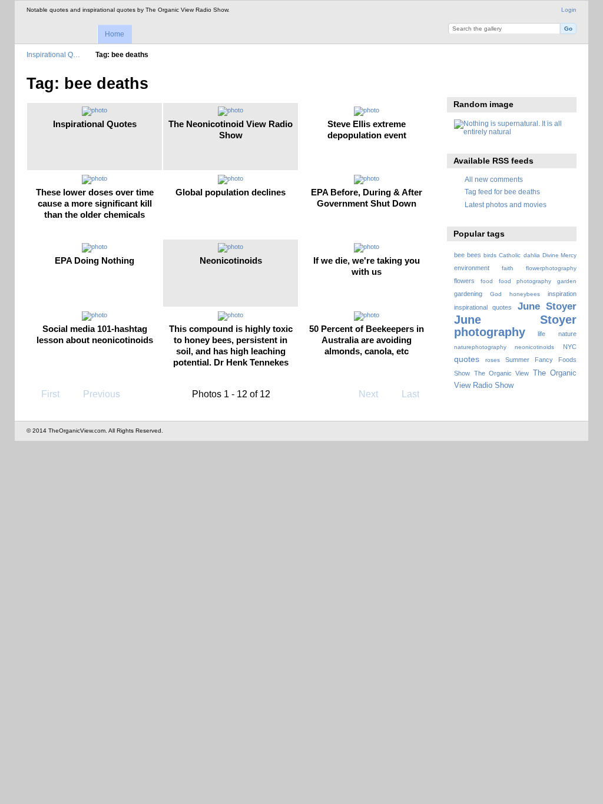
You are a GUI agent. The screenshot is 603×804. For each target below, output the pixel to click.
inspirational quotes (483, 307)
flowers (464, 280)
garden (567, 281)
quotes (466, 359)
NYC (570, 346)
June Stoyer (547, 306)
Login (569, 9)
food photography (525, 281)
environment (471, 267)
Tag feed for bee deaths (502, 191)
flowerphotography (551, 268)
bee (459, 254)
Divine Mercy (559, 255)
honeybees (524, 294)
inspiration (562, 293)
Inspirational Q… (53, 54)
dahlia (532, 255)
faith (507, 268)
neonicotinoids (534, 347)
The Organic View (501, 373)
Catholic (510, 255)
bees (474, 254)
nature (567, 333)
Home (114, 34)
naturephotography (480, 347)
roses (492, 360)
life (541, 333)
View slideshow (460, 82)
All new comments (494, 179)
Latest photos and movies (505, 204)
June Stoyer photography (515, 325)
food (487, 281)
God (496, 294)
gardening (468, 293)
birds (489, 255)
